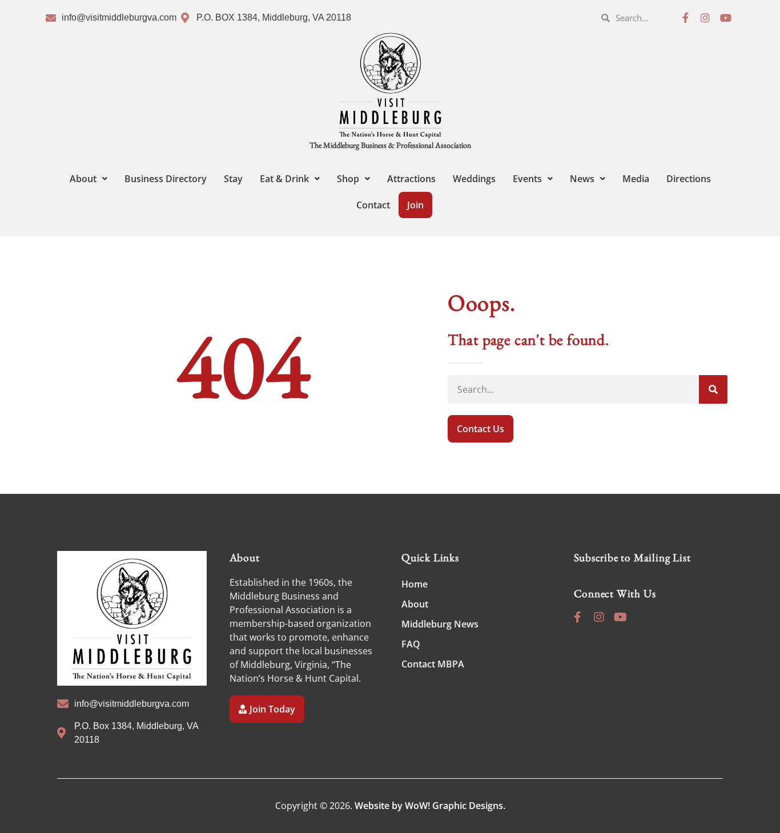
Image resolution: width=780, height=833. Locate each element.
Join (415, 205)
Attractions (411, 178)
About (83, 178)
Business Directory (165, 178)
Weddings (474, 178)
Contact (373, 205)
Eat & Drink (284, 178)
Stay (233, 178)
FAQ (410, 644)
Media (635, 178)
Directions (688, 178)
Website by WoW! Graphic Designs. (430, 805)
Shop (348, 178)
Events (527, 178)
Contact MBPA (432, 664)
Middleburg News (440, 624)
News (582, 178)
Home (414, 584)
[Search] (713, 389)
